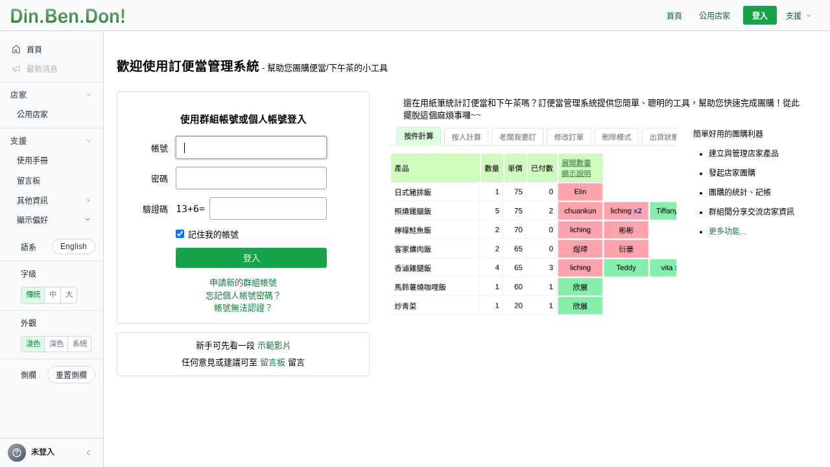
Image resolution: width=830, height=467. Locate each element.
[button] (88, 453)
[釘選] (94, 114)
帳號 (159, 148)
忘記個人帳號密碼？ (243, 295)
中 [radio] (52, 294)
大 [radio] (69, 294)
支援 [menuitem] (793, 16)
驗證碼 (155, 209)
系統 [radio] (80, 344)
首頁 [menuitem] (674, 16)
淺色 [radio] (33, 344)
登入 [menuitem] (760, 16)
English (73, 246)
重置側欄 (71, 375)
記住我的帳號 (213, 234)
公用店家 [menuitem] (714, 16)
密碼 (159, 179)
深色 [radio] (56, 344)
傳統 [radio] (33, 294)
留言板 (272, 362)
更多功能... (727, 231)
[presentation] (268, 208)
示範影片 (274, 345)
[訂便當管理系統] (67, 15)
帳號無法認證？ (243, 308)
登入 (251, 258)
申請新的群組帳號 (243, 282)
